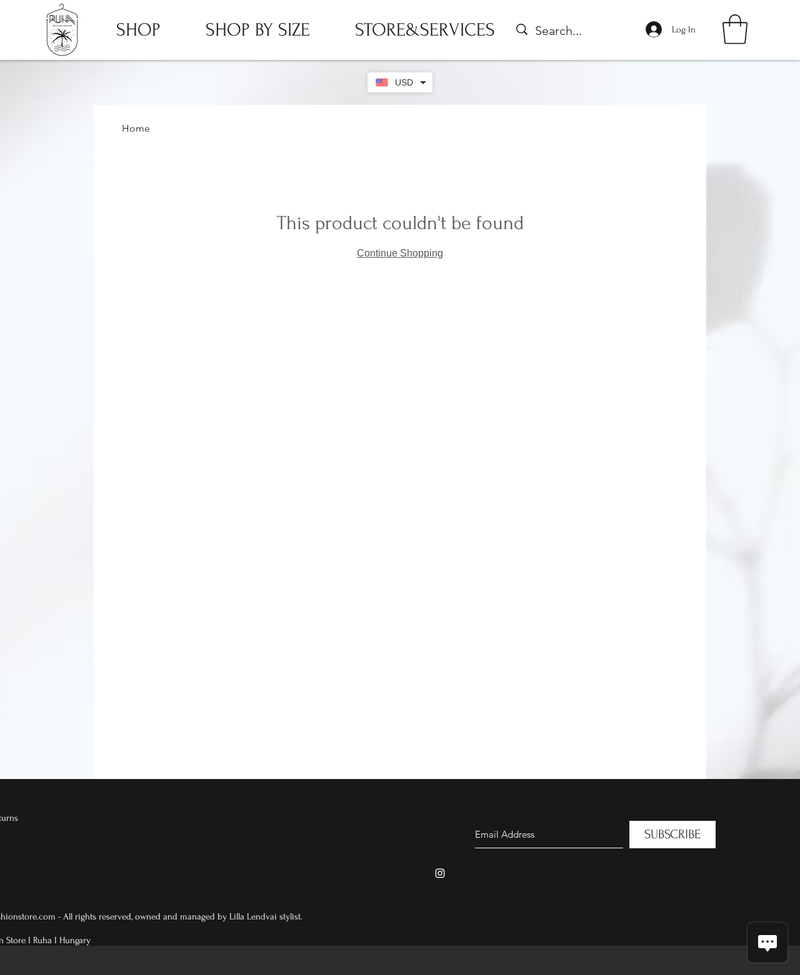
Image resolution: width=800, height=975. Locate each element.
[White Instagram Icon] (440, 873)
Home (136, 128)
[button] (735, 29)
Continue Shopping (400, 253)
